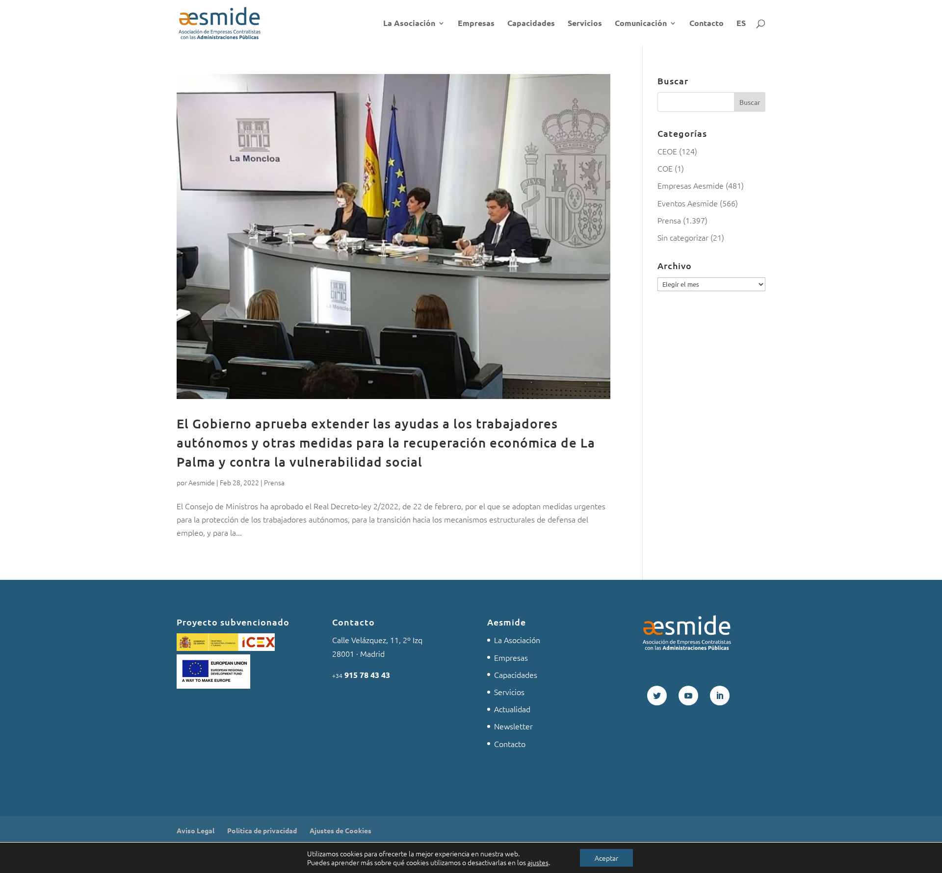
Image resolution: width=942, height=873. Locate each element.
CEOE (667, 151)
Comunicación (641, 24)
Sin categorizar (682, 237)
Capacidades (531, 24)
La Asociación (409, 24)
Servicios (585, 24)
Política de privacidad (262, 830)
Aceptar (606, 858)
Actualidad (512, 708)
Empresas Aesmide (690, 185)
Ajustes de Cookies (340, 830)
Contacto (706, 24)
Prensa (274, 482)
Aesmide (201, 482)
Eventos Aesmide (687, 203)
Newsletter (513, 726)
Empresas (476, 24)
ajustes (538, 862)
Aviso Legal (195, 830)
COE (665, 168)
